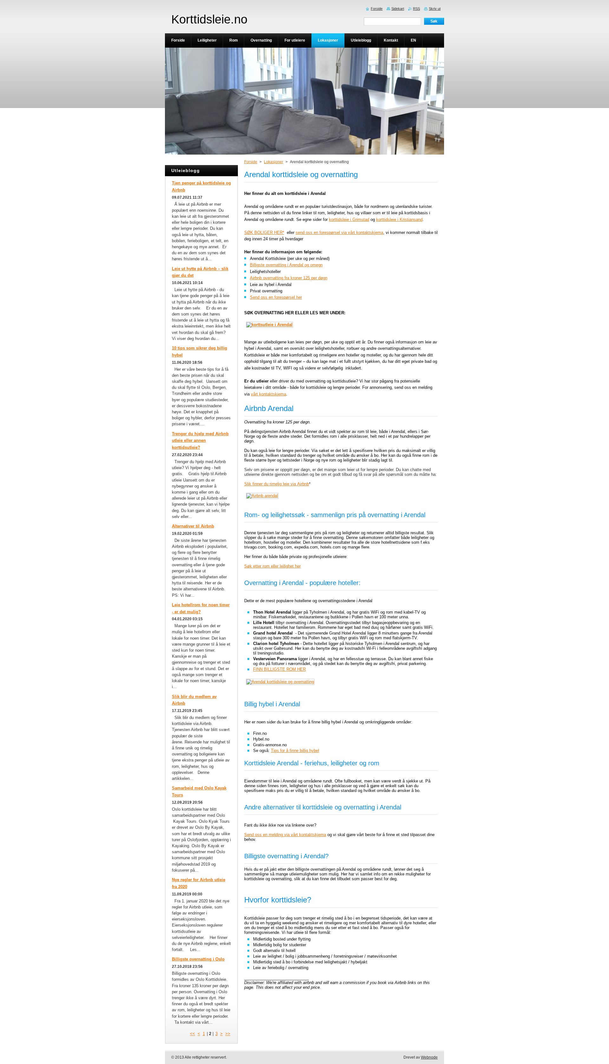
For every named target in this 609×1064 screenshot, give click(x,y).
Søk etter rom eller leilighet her (272, 566)
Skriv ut (435, 8)
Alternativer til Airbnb (193, 526)
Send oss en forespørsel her (276, 297)
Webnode (429, 1057)
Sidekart (397, 8)
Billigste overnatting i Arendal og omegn (286, 265)
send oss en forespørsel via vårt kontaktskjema (339, 232)
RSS (416, 8)
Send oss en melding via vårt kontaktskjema (285, 834)
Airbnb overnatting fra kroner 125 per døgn (288, 278)
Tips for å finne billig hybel (295, 750)
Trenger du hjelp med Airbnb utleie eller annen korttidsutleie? (200, 440)
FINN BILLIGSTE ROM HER (279, 669)
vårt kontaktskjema (268, 394)
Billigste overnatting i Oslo (198, 959)
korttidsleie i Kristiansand (399, 219)
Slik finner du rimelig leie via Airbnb (276, 484)
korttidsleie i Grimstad (349, 219)
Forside (250, 162)
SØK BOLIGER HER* (264, 232)
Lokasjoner (273, 162)
